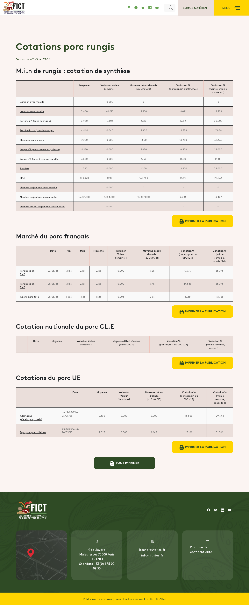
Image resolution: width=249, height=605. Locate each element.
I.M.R (22, 177)
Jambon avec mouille (32, 101)
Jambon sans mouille (32, 111)
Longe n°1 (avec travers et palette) (40, 149)
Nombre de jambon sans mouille (38, 196)
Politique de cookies (97, 599)
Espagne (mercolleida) (33, 432)
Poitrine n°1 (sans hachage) (35, 120)
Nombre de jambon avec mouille (38, 187)
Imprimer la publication (205, 220)
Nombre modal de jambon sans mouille (42, 206)
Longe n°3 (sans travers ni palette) (40, 158)
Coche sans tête (29, 296)
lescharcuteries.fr (152, 549)
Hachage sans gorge (32, 139)
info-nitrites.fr (152, 555)
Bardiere (24, 168)
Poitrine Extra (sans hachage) (37, 130)
